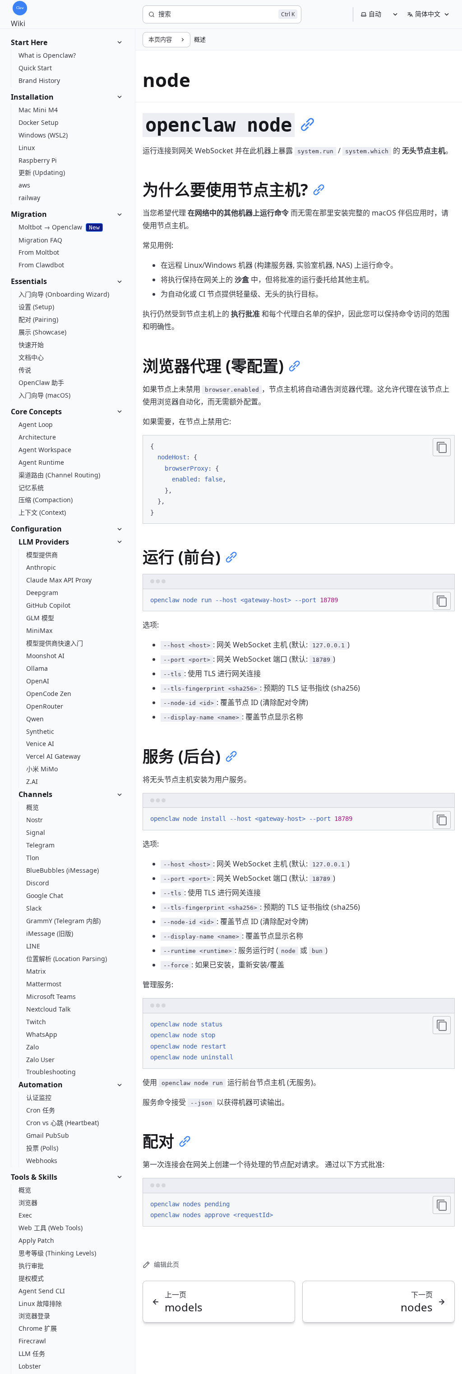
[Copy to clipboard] (442, 447)
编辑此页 (166, 1264)
